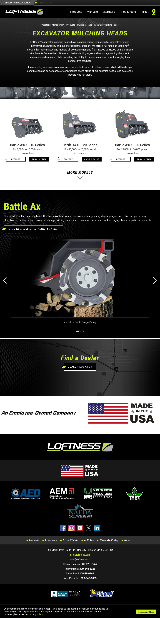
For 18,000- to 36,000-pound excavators (132, 151)
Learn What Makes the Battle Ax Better (33, 229)
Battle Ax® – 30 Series (132, 145)
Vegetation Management (52, 25)
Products (76, 11)
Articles (89, 540)
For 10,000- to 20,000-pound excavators (80, 151)
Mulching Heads (84, 25)
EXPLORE (15, 159)
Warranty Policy (109, 540)
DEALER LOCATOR (80, 366)
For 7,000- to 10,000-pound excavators (27, 151)
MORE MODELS (80, 172)
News (127, 540)
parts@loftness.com (80, 559)
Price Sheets (128, 11)
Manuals (92, 11)
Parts (144, 11)
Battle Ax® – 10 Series (27, 145)
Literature (108, 11)
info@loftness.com (80, 554)
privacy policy (35, 614)
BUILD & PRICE (39, 159)
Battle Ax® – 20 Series (80, 145)
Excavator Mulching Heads (106, 25)
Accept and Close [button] (146, 612)
